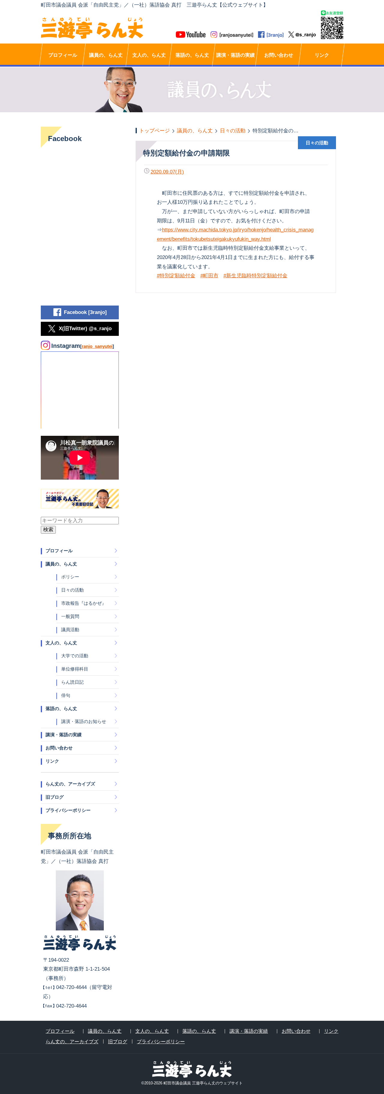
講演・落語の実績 (235, 55)
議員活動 (70, 629)
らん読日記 (72, 682)
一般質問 (70, 616)
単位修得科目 (74, 668)
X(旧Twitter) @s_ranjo (85, 328)
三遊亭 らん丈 (116, 28)
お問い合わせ (278, 55)
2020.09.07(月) (167, 172)
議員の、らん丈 (106, 55)
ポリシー (70, 576)
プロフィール (62, 55)
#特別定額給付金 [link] (176, 276)
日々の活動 (72, 589)
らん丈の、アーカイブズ (70, 783)
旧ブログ (55, 797)
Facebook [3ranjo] (85, 312)
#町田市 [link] (209, 276)
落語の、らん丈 (192, 55)
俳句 (65, 695)
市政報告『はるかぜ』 (83, 603)
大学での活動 (74, 655)
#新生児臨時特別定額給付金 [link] (255, 276)
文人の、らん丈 (149, 55)
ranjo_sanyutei (97, 346)
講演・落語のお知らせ (83, 721)
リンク (322, 55)
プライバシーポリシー (68, 810)
